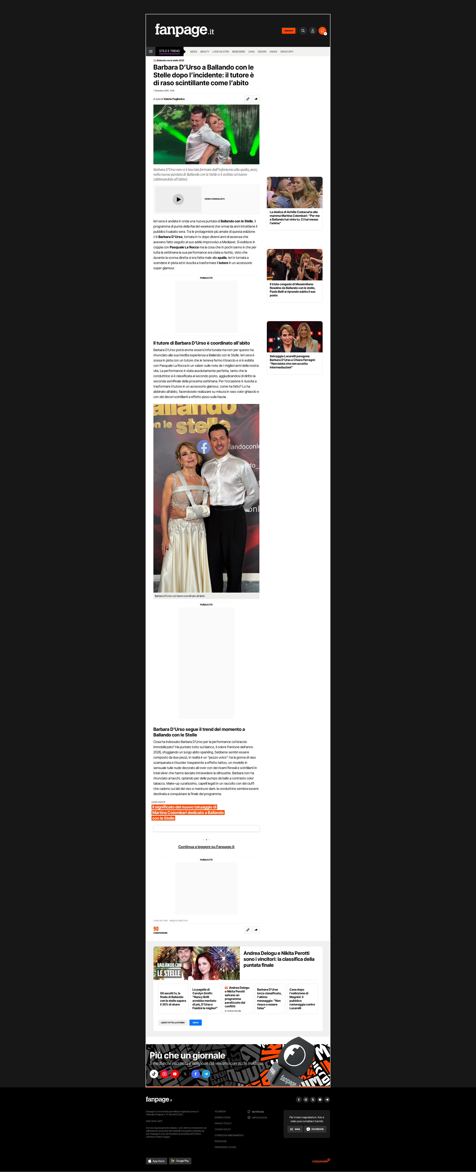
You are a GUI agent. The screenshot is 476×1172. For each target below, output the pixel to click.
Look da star (221, 51)
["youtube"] (175, 1074)
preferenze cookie (225, 1147)
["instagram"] (164, 1074)
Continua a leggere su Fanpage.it (206, 847)
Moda (193, 51)
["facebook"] (195, 1074)
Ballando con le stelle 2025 (170, 60)
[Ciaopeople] (321, 1161)
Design (262, 51)
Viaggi (273, 51)
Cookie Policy (223, 1129)
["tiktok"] (154, 1074)
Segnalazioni (222, 1117)
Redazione (221, 1141)
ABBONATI (288, 31)
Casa (251, 51)
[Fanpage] (159, 1100)
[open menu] (150, 51)
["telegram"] (206, 1074)
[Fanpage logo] (180, 30)
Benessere (238, 51)
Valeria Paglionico (174, 98)
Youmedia (220, 1111)
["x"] (185, 1074)
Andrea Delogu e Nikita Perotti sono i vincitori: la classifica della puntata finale (279, 959)
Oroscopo (286, 51)
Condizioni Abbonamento (229, 1135)
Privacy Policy (223, 1123)
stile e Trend (169, 51)
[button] (256, 99)
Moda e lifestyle (179, 921)
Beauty (204, 51)
